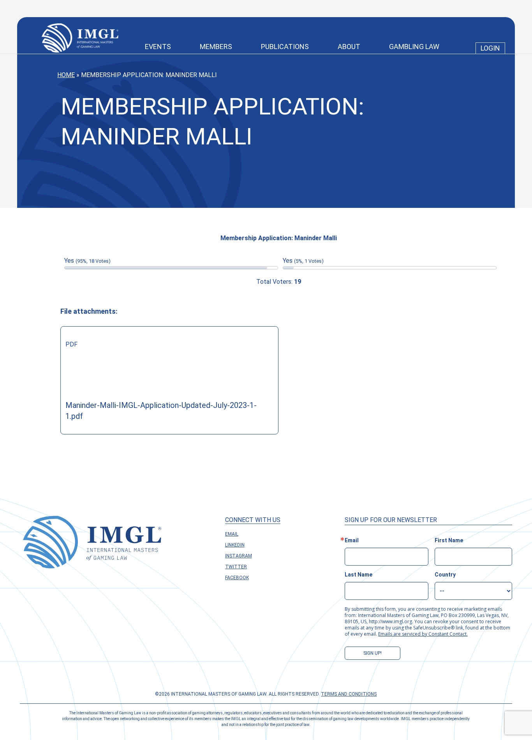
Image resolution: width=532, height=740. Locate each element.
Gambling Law (414, 46)
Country (445, 574)
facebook (237, 577)
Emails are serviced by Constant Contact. (423, 634)
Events (158, 46)
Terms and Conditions (349, 694)
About (349, 46)
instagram (238, 556)
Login (490, 48)
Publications (285, 46)
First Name (449, 540)
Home (66, 75)
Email (231, 534)
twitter (236, 567)
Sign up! (372, 653)
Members (216, 46)
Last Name (358, 574)
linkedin (235, 545)
